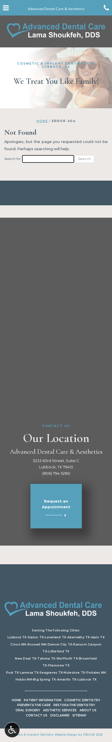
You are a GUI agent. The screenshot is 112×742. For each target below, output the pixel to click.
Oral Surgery (28, 710)
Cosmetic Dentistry (82, 700)
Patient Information (42, 700)
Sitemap (79, 715)
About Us (88, 710)
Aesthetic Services (60, 710)
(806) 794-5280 (56, 473)
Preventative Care (34, 705)
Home (42, 121)
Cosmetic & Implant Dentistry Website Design (43, 735)
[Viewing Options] (12, 730)
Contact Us (36, 715)
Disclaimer (59, 715)
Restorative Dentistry (74, 705)
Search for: (12, 159)
